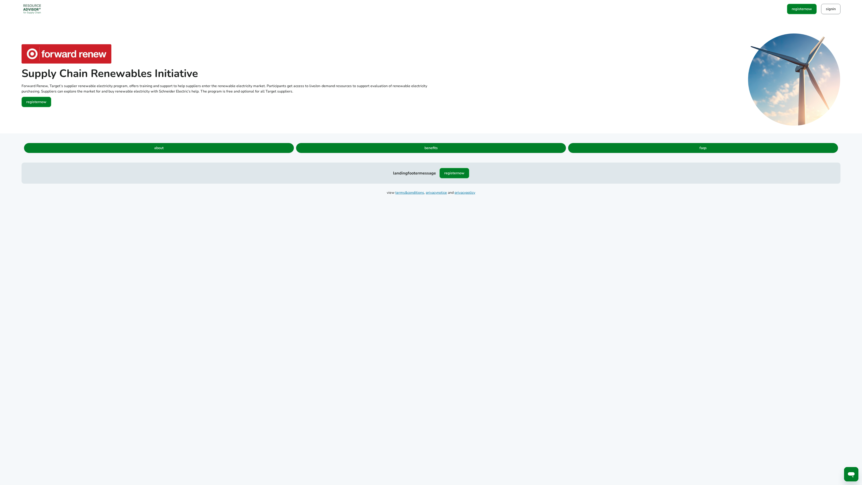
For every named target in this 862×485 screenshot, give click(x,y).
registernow (802, 9)
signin (831, 9)
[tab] (159, 148)
